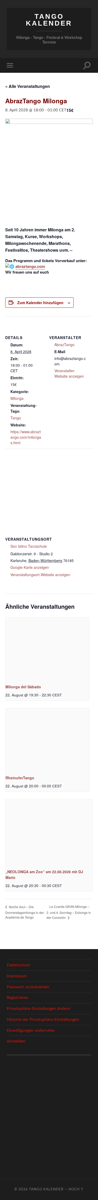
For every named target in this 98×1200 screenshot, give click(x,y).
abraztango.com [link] (30, 266)
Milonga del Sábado (23, 686)
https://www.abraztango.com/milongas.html (25, 437)
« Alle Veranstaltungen (27, 86)
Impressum (17, 976)
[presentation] (47, 648)
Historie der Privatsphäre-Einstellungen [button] (43, 1019)
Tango (15, 417)
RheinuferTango (19, 777)
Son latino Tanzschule (28, 546)
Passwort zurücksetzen (28, 987)
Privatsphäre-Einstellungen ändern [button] (38, 1008)
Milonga (17, 398)
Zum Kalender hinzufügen (40, 302)
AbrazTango (64, 344)
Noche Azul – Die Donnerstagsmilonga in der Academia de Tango (24, 911)
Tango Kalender (49, 20)
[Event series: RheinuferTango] (63, 785)
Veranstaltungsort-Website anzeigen (40, 574)
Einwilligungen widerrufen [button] (31, 1030)
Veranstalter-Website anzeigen (69, 373)
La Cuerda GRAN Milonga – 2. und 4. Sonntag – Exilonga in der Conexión (69, 912)
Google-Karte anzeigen (29, 567)
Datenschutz (18, 965)
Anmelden (16, 1041)
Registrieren (17, 998)
